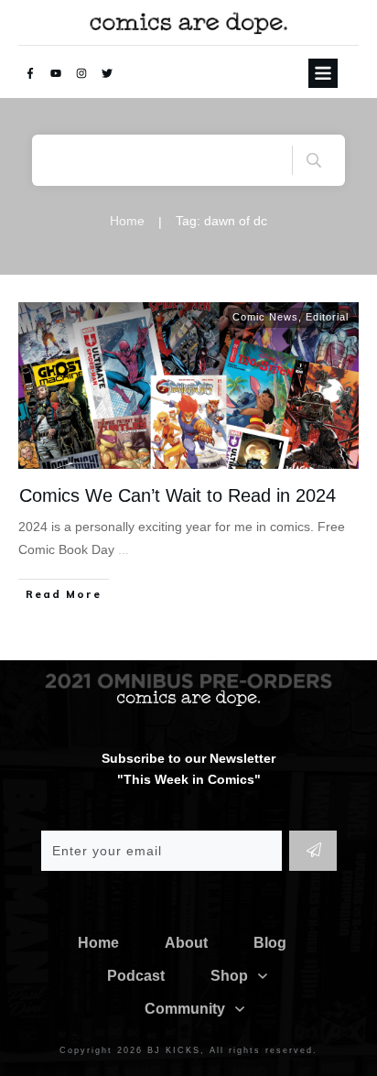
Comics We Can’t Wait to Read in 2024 (177, 495)
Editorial (327, 316)
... (123, 549)
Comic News (265, 316)
